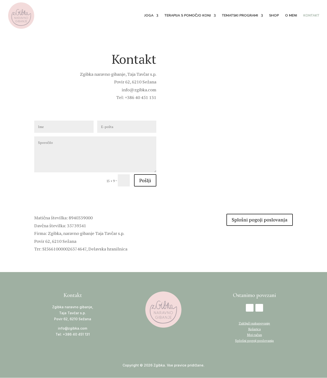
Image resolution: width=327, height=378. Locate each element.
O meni (291, 16)
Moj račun (254, 334)
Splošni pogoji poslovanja (260, 219)
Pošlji (145, 180)
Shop (274, 16)
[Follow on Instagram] (259, 308)
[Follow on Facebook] (250, 308)
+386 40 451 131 (76, 334)
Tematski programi (240, 16)
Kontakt (311, 16)
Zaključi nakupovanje (254, 323)
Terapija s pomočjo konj (187, 16)
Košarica (254, 329)
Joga (148, 16)
